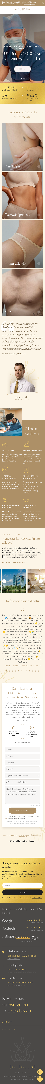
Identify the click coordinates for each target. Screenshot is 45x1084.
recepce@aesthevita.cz (20, 982)
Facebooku (20, 1011)
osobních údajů (37, 898)
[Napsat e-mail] (40, 1072)
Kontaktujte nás (29, 4)
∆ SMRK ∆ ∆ (19, 1079)
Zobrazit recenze (37, 922)
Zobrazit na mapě (14, 959)
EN (13, 1067)
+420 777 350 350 (17, 969)
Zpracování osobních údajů (11, 1076)
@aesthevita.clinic (22, 841)
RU (31, 1067)
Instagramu (18, 1005)
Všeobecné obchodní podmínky (32, 1076)
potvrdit (22, 892)
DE (22, 1067)
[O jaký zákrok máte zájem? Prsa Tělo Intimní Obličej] (22, 775)
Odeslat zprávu (22, 810)
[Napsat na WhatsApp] (40, 1079)
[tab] (21, 78)
